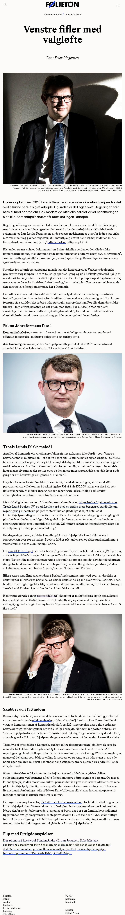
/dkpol (6, 899)
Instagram (70, 899)
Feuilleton (8, 905)
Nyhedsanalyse (53, 14)
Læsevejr (8, 911)
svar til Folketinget (20, 551)
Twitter (68, 896)
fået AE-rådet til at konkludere (61, 802)
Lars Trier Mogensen (62, 58)
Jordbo (7, 902)
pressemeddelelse (44, 595)
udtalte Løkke (57, 242)
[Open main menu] (117, 5)
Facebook (70, 902)
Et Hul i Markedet (12, 908)
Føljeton (7, 896)
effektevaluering (42, 720)
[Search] (5, 5)
